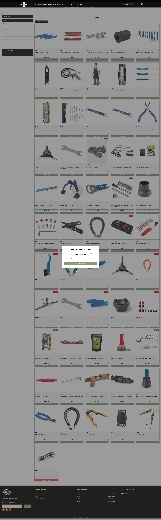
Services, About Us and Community (43, 4)
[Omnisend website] (80, 271)
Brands (82, 4)
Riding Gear (60, 4)
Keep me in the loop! (80, 263)
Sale (78, 4)
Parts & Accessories (70, 4)
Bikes (54, 4)
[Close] (97, 247)
